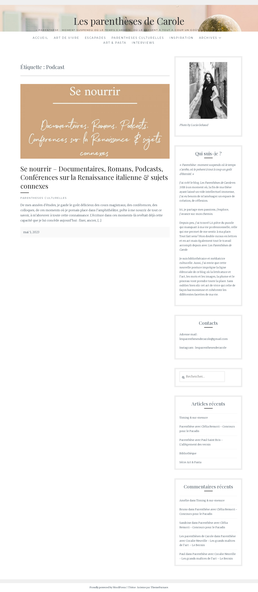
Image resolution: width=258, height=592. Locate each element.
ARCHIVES (208, 38)
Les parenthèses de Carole (129, 21)
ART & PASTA (114, 42)
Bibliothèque (187, 453)
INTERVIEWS (143, 42)
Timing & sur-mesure (193, 417)
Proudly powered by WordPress (108, 587)
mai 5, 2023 (31, 232)
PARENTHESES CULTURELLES (137, 38)
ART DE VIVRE (66, 38)
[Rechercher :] (202, 376)
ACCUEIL (40, 38)
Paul (182, 554)
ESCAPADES (95, 38)
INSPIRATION (181, 38)
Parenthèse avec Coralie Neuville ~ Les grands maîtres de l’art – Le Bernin (207, 541)
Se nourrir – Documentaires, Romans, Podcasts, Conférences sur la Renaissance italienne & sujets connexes (94, 177)
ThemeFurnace (159, 587)
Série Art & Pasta (190, 462)
